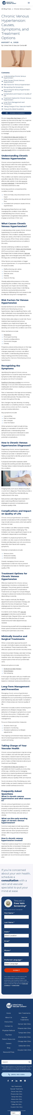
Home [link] (8, 1013)
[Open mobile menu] (29, 3)
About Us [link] (8, 1017)
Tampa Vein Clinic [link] (24, 1033)
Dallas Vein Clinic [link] (24, 1046)
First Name (9, 913)
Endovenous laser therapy (12, 669)
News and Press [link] (8, 1052)
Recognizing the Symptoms (13, 87)
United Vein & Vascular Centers (13, 137)
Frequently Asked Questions (14, 109)
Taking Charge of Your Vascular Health (17, 106)
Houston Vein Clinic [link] (24, 1050)
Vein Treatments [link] (24, 1013)
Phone (7, 950)
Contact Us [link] (8, 1026)
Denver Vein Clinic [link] (24, 1024)
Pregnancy (7, 335)
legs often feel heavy (14, 118)
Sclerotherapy (8, 671)
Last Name (9, 922)
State (7, 932)
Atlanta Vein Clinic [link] (24, 1037)
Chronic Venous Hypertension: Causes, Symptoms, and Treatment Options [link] (23, 9)
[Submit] (29, 1062)
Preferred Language (13, 960)
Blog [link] (8, 1048)
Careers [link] (8, 1043)
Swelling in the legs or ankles (11, 382)
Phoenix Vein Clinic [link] (24, 1028)
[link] (9, 3)
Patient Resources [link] (8, 1039)
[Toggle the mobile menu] (29, 3)
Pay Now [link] (8, 1035)
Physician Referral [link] (8, 1030)
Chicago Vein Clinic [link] (24, 1041)
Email (7, 941)
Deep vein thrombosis (23, 249)
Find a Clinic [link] (8, 1022)
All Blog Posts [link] (6, 9)
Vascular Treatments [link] (24, 1019)
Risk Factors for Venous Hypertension (17, 84)
